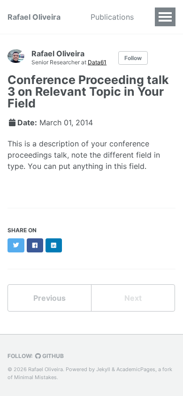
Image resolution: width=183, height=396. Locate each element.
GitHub (52, 355)
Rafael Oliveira (34, 17)
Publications (112, 17)
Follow (133, 57)
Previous (49, 298)
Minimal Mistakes (35, 377)
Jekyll (103, 369)
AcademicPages (135, 369)
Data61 (97, 62)
